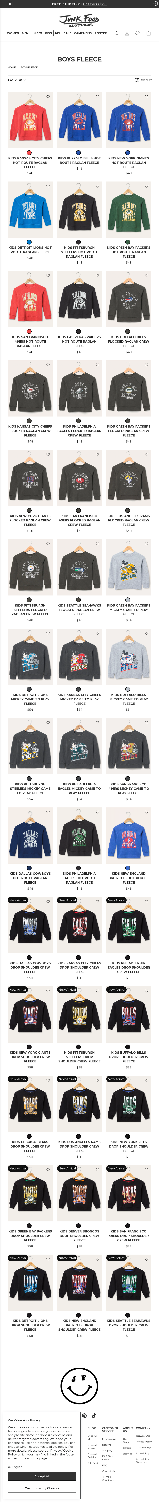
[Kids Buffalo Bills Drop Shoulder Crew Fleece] (128, 1014)
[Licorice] (30, 152)
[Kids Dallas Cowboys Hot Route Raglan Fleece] (30, 835)
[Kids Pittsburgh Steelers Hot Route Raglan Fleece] (79, 209)
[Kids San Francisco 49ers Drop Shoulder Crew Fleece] (128, 1193)
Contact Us (108, 1471)
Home (12, 67)
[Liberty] (79, 152)
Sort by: (15, 79)
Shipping (107, 1450)
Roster (101, 33)
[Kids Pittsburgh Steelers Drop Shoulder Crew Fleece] (79, 1014)
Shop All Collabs (92, 1456)
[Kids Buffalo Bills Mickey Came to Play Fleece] (128, 657)
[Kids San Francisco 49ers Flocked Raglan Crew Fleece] (79, 478)
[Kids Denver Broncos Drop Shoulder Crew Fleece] (79, 1193)
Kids (48, 33)
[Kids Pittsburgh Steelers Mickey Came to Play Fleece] (30, 746)
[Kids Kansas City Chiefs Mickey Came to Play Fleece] (79, 657)
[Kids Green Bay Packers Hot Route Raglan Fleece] (128, 209)
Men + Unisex (32, 33)
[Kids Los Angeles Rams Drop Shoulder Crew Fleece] (79, 1104)
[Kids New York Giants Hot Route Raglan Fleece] (128, 120)
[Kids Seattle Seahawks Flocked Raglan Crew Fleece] (79, 567)
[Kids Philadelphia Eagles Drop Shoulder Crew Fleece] (128, 925)
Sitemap (127, 1453)
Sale (67, 33)
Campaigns (83, 33)
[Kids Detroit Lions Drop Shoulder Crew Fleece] (30, 1283)
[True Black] (79, 242)
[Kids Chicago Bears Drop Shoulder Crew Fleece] (30, 1104)
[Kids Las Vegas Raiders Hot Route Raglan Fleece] (79, 299)
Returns (106, 1444)
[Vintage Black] (128, 331)
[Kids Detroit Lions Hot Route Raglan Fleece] (30, 209)
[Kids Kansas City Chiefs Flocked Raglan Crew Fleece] (30, 388)
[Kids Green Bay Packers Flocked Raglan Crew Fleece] (128, 388)
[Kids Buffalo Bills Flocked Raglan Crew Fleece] (128, 299)
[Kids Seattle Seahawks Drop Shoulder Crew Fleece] (128, 1283)
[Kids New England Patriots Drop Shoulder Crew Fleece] (79, 1283)
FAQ (104, 1465)
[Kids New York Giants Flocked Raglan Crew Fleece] (30, 478)
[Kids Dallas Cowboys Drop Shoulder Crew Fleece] (30, 925)
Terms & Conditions (108, 1478)
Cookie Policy (143, 1447)
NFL (58, 33)
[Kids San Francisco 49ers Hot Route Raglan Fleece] (30, 299)
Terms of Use (143, 1435)
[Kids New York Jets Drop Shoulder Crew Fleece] (128, 1104)
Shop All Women (92, 1446)
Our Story (126, 1440)
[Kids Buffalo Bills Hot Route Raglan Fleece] (79, 120)
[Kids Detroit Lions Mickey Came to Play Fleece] (30, 657)
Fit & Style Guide (107, 1458)
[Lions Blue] (30, 242)
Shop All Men (92, 1437)
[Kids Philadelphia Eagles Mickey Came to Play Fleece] (79, 746)
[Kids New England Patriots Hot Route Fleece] (128, 835)
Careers (127, 1447)
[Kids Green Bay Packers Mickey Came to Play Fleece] (128, 567)
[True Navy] (30, 868)
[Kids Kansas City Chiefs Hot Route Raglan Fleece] (30, 120)
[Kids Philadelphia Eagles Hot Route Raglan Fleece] (79, 835)
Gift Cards (93, 1462)
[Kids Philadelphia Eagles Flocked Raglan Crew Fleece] (79, 388)
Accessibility (142, 1453)
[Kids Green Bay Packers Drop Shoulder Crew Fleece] (30, 1193)
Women (13, 33)
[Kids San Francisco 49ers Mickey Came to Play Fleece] (128, 746)
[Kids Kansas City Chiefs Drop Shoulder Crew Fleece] (79, 925)
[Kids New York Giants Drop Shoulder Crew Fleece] (30, 1014)
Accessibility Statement (142, 1461)
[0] (137, 33)
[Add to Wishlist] (48, 96)
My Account (109, 1438)
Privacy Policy (144, 1441)
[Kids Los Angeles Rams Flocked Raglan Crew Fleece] (128, 478)
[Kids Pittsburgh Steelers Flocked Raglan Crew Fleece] (30, 567)
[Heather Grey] (128, 599)
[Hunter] (128, 242)
